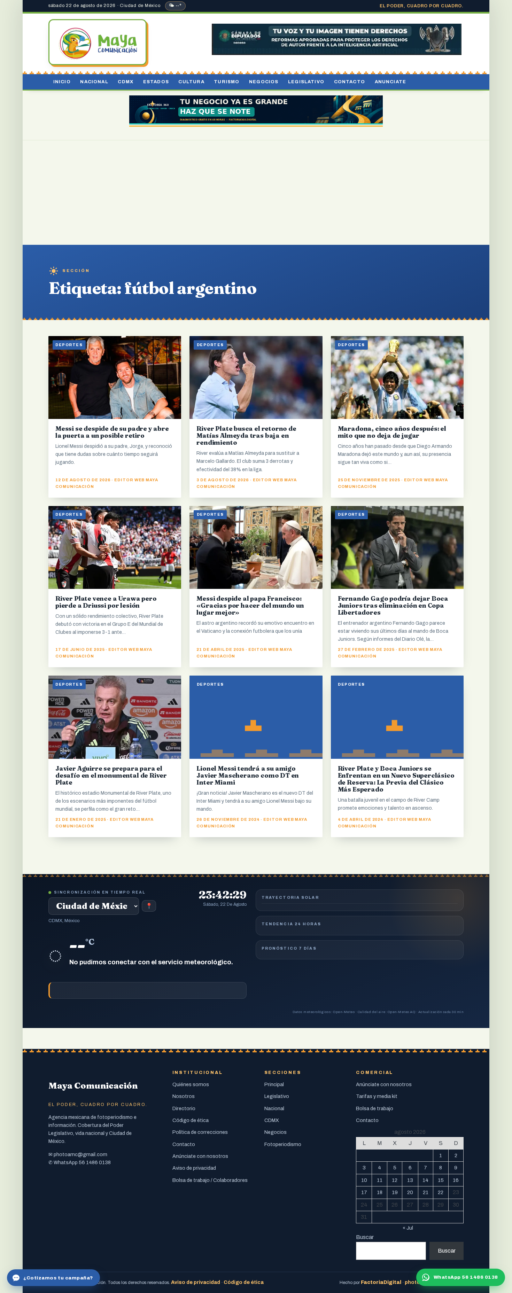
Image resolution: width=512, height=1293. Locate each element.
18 (379, 1192)
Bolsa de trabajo (374, 1108)
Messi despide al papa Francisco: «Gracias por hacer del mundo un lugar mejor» (250, 605)
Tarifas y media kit (376, 1096)
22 (440, 1192)
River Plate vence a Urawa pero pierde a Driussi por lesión (106, 601)
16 (456, 1180)
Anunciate (390, 81)
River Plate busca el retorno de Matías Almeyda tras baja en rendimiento (246, 435)
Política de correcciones (200, 1132)
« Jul (408, 1228)
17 (364, 1192)
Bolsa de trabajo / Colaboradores (210, 1180)
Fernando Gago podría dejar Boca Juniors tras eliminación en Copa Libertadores (393, 605)
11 (379, 1180)
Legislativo (306, 81)
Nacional (94, 81)
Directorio (183, 1108)
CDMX (125, 81)
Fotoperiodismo (282, 1144)
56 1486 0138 (95, 1162)
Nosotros (183, 1096)
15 (441, 1180)
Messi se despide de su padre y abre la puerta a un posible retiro (112, 431)
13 (410, 1180)
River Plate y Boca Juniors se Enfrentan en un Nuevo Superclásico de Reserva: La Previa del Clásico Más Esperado (396, 778)
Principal (274, 1084)
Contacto (349, 81)
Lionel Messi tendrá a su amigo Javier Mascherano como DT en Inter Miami (247, 775)
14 (425, 1180)
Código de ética (190, 1120)
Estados (156, 81)
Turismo (226, 81)
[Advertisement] (256, 192)
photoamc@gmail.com (80, 1154)
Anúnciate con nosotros (200, 1156)
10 (364, 1180)
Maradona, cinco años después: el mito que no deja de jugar (392, 431)
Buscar (365, 1237)
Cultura (191, 81)
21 (425, 1192)
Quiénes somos (190, 1084)
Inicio (62, 81)
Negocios (263, 81)
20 (410, 1192)
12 (394, 1180)
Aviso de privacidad (194, 1168)
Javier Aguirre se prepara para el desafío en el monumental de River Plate (111, 775)
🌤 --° (175, 5)
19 (395, 1192)
